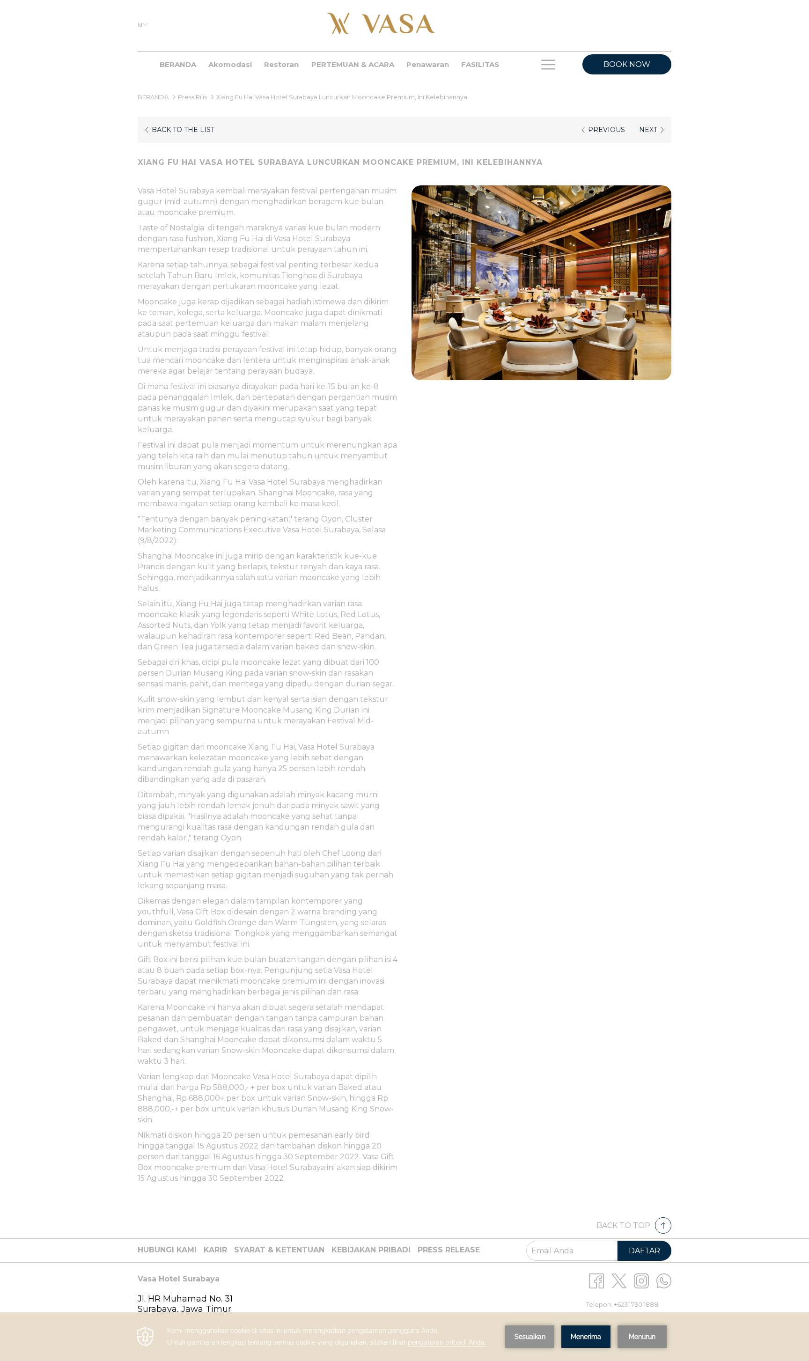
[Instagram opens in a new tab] (641, 1280)
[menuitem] (178, 64)
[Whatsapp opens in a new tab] (663, 1280)
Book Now (626, 64)
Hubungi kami (167, 1249)
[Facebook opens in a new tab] (596, 1280)
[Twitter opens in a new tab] (618, 1280)
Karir (215, 1249)
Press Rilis (192, 97)
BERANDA (154, 97)
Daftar (644, 1250)
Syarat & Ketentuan (279, 1249)
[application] (404, 1336)
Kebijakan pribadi (371, 1249)
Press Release (449, 1249)
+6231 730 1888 (636, 1304)
